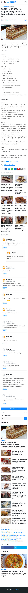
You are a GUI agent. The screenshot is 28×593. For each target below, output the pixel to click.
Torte (13, 165)
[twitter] (20, 547)
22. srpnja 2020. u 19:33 (15, 253)
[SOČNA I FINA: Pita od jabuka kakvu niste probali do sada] (6, 453)
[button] (1, 2)
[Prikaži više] (24, 169)
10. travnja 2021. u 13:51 (10, 337)
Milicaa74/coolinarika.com (11, 161)
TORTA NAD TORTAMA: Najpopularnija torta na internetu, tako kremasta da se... (13, 445)
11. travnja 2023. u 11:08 (10, 376)
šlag (10, 165)
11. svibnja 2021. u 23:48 (10, 350)
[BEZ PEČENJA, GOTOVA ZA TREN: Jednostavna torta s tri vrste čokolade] (6, 486)
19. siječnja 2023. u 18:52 (10, 363)
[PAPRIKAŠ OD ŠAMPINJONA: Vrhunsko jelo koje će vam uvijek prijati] (14, 561)
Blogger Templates (16, 589)
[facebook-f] (7, 547)
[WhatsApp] (12, 169)
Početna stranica (5, 6)
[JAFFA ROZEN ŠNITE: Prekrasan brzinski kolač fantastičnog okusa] (21, 220)
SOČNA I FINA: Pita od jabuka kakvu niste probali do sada (18, 453)
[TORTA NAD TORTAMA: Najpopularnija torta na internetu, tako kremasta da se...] (14, 432)
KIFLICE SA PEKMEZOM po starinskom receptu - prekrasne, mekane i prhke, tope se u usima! (19, 521)
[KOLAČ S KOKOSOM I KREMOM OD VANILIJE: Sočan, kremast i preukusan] (6, 504)
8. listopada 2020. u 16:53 (11, 295)
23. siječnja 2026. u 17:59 (10, 396)
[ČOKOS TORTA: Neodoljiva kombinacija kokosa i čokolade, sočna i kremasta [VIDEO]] (7, 179)
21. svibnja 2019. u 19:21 (10, 240)
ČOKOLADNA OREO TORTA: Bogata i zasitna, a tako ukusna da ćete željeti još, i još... (6, 228)
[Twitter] (9, 169)
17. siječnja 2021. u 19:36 (10, 323)
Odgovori (5, 247)
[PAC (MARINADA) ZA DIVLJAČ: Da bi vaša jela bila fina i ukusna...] (6, 478)
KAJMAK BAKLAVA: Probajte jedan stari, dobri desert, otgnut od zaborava (19, 513)
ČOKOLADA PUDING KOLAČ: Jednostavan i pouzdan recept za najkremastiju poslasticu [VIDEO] (7, 209)
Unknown (9, 239)
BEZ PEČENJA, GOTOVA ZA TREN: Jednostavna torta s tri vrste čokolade (19, 486)
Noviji (3, 412)
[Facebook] (6, 169)
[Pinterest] (18, 169)
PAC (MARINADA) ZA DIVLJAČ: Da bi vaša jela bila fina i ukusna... (19, 478)
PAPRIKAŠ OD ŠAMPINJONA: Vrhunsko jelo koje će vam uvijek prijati (13, 574)
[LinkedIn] (15, 169)
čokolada (12, 6)
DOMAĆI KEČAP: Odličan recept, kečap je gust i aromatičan (19, 461)
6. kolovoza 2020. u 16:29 (10, 281)
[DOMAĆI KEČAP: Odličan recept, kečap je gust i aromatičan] (6, 461)
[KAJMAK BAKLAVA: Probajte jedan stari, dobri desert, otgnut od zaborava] (6, 512)
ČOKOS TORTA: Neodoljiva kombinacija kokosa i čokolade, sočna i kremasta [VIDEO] (7, 187)
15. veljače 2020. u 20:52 (10, 268)
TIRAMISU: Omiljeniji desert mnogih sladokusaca (12, 541)
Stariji (25, 412)
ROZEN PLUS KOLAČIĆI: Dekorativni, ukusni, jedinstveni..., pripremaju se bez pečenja (20, 188)
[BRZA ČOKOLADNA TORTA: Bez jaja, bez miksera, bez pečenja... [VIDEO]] (21, 200)
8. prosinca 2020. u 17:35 (10, 310)
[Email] (21, 169)
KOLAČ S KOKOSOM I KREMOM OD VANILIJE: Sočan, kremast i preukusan (19, 504)
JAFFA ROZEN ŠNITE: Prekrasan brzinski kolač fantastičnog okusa (21, 227)
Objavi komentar (14, 408)
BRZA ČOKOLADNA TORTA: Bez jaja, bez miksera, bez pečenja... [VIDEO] (20, 208)
